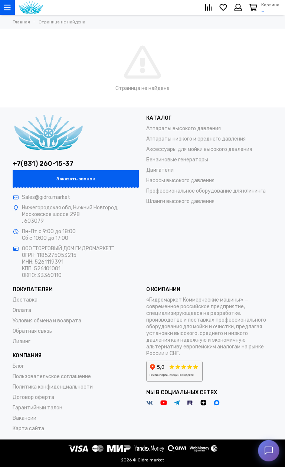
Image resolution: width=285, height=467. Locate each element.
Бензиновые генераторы (177, 160)
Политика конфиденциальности (53, 387)
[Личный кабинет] (238, 7)
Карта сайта (28, 428)
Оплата (22, 310)
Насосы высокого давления (180, 180)
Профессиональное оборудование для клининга (206, 191)
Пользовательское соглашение (52, 376)
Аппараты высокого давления (183, 128)
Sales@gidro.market (46, 197)
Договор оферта (33, 397)
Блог (18, 366)
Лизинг (21, 341)
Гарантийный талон (37, 408)
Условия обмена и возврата (47, 321)
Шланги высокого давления (180, 201)
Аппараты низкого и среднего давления (196, 139)
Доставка (25, 300)
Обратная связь (32, 331)
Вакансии (24, 418)
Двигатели (160, 170)
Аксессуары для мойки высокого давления (199, 149)
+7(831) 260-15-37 (43, 164)
